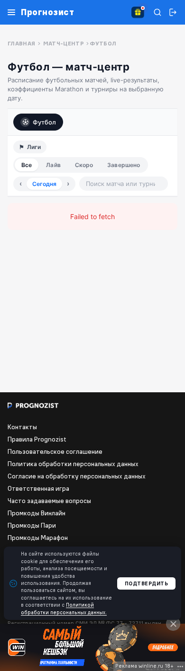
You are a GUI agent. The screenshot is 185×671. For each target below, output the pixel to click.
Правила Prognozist (37, 439)
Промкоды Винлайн (36, 513)
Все (26, 164)
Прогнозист (47, 12)
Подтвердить (146, 583)
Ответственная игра (38, 488)
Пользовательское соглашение (55, 451)
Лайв (53, 164)
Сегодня (44, 183)
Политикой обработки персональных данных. (64, 608)
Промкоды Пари (32, 525)
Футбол (44, 122)
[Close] (173, 624)
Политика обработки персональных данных (73, 463)
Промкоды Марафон (38, 537)
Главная (22, 43)
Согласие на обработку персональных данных (77, 476)
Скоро (84, 164)
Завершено (123, 164)
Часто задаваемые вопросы (49, 500)
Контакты (22, 427)
